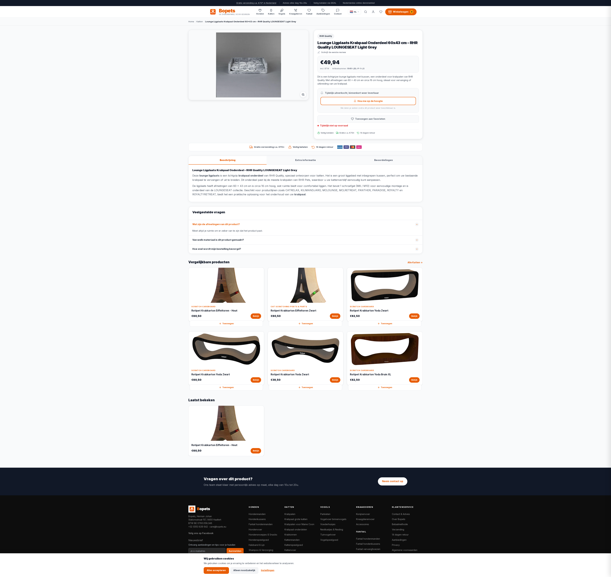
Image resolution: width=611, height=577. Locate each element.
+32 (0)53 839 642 (198, 526)
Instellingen (267, 570)
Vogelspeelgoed (329, 539)
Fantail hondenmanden (261, 524)
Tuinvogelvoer (328, 534)
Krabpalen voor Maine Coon (299, 524)
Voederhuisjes (327, 524)
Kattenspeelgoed (293, 545)
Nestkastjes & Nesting (331, 529)
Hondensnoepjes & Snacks (263, 534)
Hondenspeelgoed (259, 539)
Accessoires (362, 524)
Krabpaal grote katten (295, 519)
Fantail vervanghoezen (368, 549)
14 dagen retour (400, 534)
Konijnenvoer (363, 514)
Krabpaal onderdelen (295, 529)
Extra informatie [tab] (305, 160)
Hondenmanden (257, 514)
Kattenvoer (290, 550)
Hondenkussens (257, 519)
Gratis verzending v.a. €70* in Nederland (256, 3)
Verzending (398, 529)
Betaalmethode (400, 524)
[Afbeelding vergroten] (303, 94)
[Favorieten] (381, 12)
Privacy (396, 545)
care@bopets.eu (218, 526)
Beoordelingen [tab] (383, 160)
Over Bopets (398, 519)
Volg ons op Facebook (200, 533)
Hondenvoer (255, 529)
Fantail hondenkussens (368, 543)
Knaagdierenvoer (365, 519)
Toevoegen (228, 323)
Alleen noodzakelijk (244, 570)
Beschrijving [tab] (227, 160)
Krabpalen (289, 514)
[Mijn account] (373, 12)
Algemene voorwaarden (404, 550)
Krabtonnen (290, 534)
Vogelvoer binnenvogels (333, 519)
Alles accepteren (216, 570)
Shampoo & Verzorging (261, 550)
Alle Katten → (415, 262)
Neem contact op (392, 481)
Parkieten (325, 514)
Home (191, 21)
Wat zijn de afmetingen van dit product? (216, 224)
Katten (200, 21)
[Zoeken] (365, 12)
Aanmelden (235, 551)
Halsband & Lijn (257, 545)
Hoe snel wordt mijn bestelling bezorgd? (216, 249)
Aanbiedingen (399, 539)
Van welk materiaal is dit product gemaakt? (218, 239)
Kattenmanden (292, 539)
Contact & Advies (401, 514)
